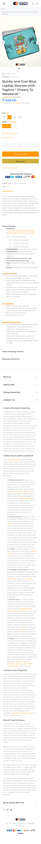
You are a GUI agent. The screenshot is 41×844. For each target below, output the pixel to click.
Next (38, 42)
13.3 (9, 117)
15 (4, 117)
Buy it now (20, 161)
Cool (8, 186)
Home (3, 9)
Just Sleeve (7, 126)
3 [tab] (21, 68)
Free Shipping (16, 103)
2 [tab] (20, 68)
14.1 (14, 117)
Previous (3, 42)
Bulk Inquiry (9, 137)
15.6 (20, 117)
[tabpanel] (20, 41)
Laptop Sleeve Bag (19, 183)
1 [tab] (19, 68)
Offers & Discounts (11, 133)
